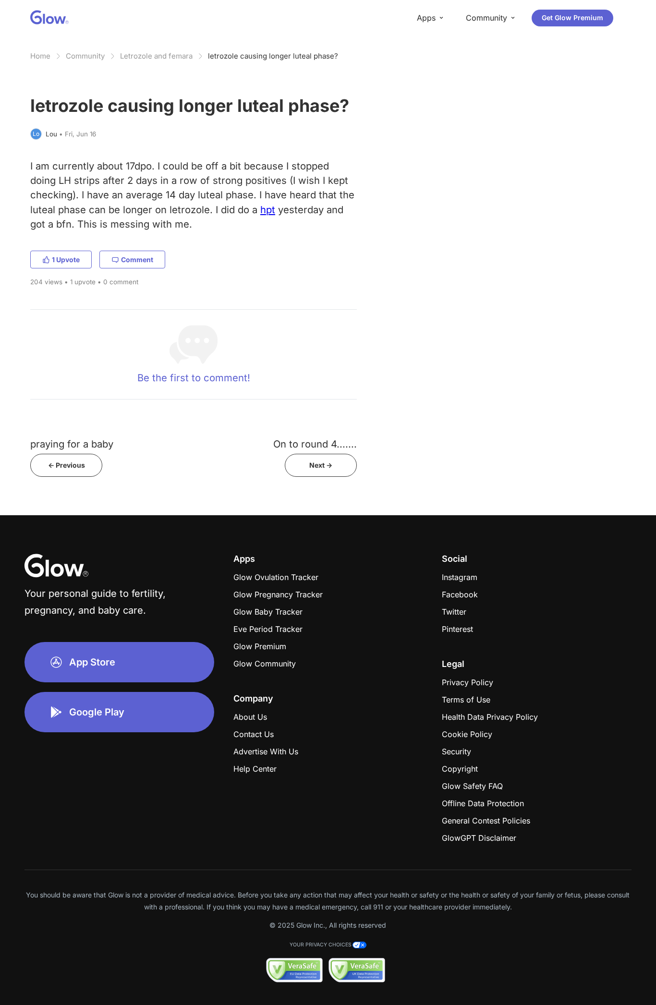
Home (40, 56)
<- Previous (66, 465)
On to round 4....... (315, 444)
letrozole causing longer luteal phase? (273, 56)
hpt (267, 210)
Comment (137, 259)
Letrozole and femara (156, 56)
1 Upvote (66, 259)
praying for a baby (71, 444)
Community (85, 56)
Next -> (320, 465)
